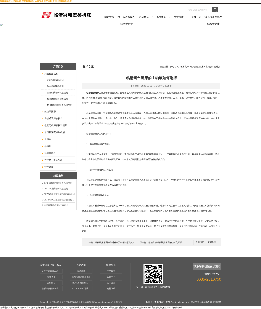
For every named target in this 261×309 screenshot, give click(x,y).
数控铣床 (48, 167)
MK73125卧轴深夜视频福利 (55, 188)
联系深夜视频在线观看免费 (213, 20)
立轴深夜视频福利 (55, 80)
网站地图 (4, 307)
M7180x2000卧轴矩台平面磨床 (81, 288)
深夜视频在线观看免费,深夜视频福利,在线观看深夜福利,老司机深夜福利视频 (36, 1)
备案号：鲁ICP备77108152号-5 (161, 302)
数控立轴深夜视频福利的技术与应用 (165, 242)
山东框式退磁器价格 (81, 277)
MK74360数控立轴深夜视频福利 (57, 183)
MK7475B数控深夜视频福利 (81, 283)
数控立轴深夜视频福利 (57, 92)
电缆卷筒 (81, 271)
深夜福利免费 (37, 307)
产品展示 (144, 17)
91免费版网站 (175, 307)
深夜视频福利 (51, 73)
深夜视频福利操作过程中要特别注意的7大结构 (117, 242)
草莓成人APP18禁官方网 (106, 307)
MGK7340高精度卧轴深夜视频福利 (58, 194)
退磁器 (47, 139)
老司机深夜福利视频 (54, 132)
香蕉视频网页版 (126, 307)
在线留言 (51, 283)
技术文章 (184, 66)
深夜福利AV (13, 307)
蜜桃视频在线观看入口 (55, 307)
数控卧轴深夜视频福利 (57, 99)
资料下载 (196, 17)
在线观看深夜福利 (53, 118)
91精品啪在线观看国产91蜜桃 (80, 307)
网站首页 (109, 17)
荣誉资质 (179, 17)
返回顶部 (199, 242)
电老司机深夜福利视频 (55, 125)
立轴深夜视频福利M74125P (55, 205)
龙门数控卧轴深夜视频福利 (59, 105)
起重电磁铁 (50, 153)
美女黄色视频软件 (160, 307)
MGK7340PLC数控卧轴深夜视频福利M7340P (58, 200)
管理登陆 (217, 302)
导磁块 (47, 146)
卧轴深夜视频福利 (55, 86)
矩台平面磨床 (51, 111)
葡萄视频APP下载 (142, 307)
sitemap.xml (183, 302)
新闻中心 (161, 17)
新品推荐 (58, 175)
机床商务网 (206, 302)
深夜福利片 (25, 307)
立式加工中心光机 (53, 160)
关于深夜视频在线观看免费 (126, 20)
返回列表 (212, 242)
